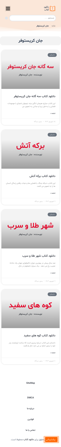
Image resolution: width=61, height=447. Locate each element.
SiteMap (30, 383)
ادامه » (53, 113)
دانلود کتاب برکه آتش (42, 176)
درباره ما (30, 408)
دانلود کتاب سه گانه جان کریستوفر (34, 96)
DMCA (30, 397)
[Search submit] (6, 18)
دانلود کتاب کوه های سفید (39, 336)
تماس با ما (30, 430)
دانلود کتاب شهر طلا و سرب (38, 256)
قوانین (31, 419)
